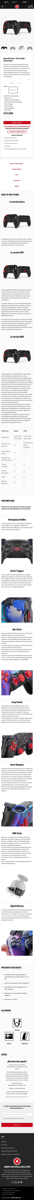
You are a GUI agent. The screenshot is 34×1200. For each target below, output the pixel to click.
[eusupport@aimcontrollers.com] (6, 2)
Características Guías (11, 143)
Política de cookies (7, 1194)
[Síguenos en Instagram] (15, 1182)
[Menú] (2, 7)
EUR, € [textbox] (14, 2)
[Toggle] (2, 974)
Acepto (13, 1118)
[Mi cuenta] (29, 7)
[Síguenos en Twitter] (18, 1182)
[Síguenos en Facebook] (12, 1182)
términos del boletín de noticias (15, 1118)
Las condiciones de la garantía (11, 1190)
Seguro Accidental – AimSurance (10, 1154)
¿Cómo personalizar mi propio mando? (16, 149)
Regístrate (17, 1125)
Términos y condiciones (8, 1189)
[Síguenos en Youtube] (21, 1182)
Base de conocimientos (11, 141)
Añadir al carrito (17, 122)
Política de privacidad (8, 1192)
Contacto (3, 1142)
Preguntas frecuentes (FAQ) (9, 1151)
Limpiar (29, 79)
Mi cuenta (4, 1145)
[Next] (30, 27)
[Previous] (3, 27)
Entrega (7, 146)
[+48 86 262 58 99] (8, 2)
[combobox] (15, 2)
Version (5, 86)
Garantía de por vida (11, 138)
